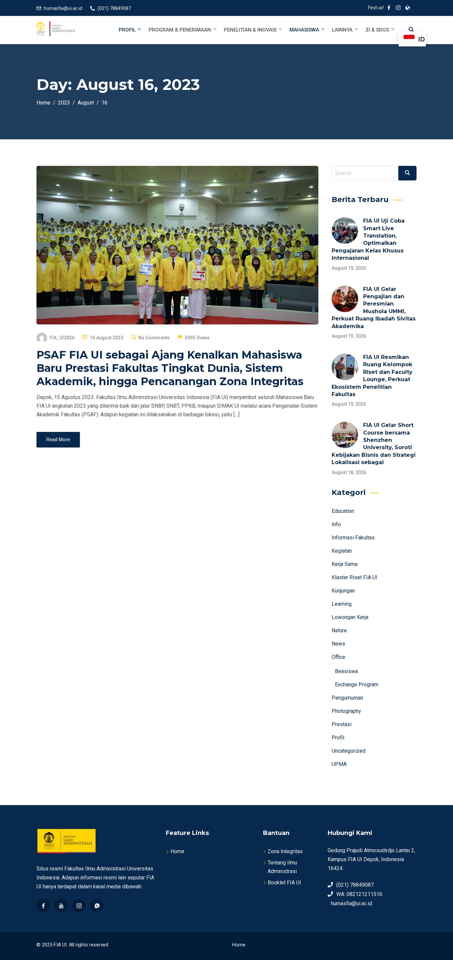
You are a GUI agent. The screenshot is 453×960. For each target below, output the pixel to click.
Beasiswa (346, 671)
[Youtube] (61, 905)
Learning (342, 604)
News (338, 644)
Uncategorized (348, 751)
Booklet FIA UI (284, 882)
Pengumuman (347, 698)
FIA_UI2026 (62, 337)
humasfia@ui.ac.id (63, 8)
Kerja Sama (344, 564)
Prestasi (342, 724)
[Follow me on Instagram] (398, 8)
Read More (58, 440)
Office (338, 657)
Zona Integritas (285, 851)
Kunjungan (343, 590)
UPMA (339, 764)
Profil (127, 30)
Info (336, 524)
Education (343, 511)
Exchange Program (356, 684)
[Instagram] (79, 905)
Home (177, 851)
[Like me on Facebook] (389, 8)
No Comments (154, 337)
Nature (339, 630)
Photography (346, 711)
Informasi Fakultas (353, 537)
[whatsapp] (96, 905)
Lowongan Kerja (350, 617)
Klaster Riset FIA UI (354, 577)
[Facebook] (43, 905)
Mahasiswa (304, 30)
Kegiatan (342, 551)
